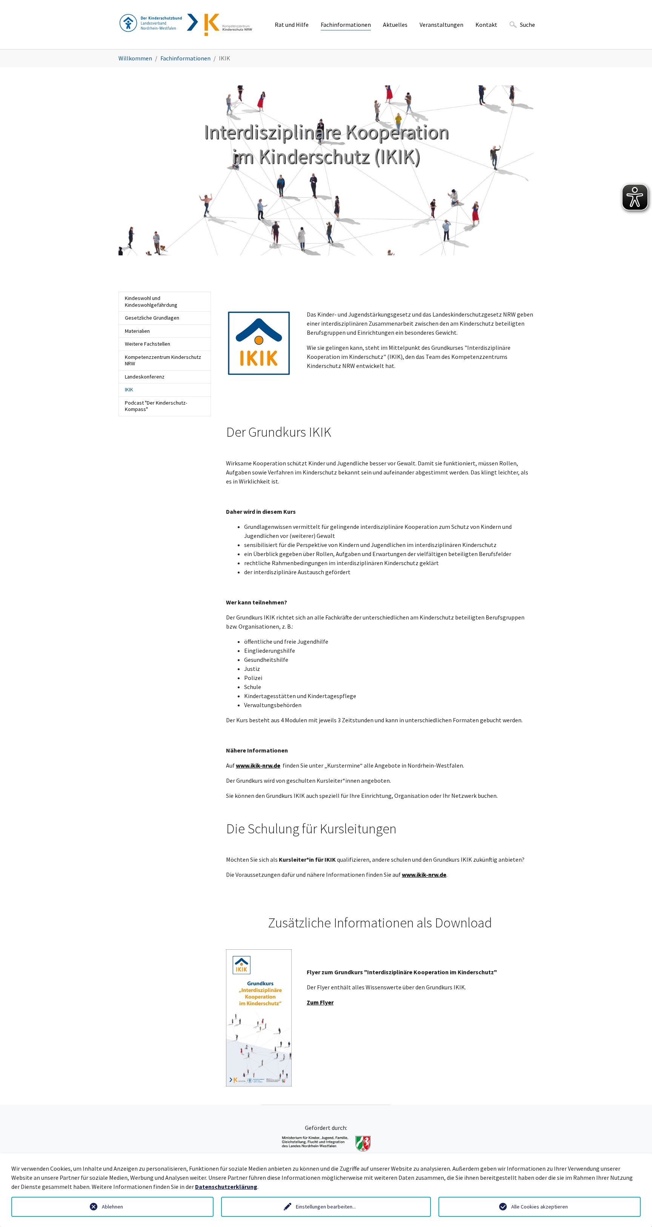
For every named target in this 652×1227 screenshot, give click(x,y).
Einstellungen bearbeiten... (326, 1206)
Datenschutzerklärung (226, 1186)
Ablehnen (112, 1206)
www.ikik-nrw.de (258, 765)
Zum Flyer (320, 1002)
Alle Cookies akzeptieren (539, 1206)
